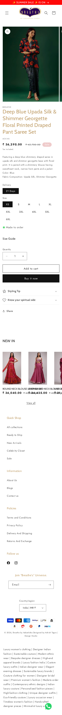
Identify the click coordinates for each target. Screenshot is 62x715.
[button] (7, 13)
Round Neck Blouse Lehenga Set (23, 388)
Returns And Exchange (19, 541)
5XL (47, 211)
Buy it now (31, 278)
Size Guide (9, 239)
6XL (8, 219)
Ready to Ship (14, 435)
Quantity (7, 249)
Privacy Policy (15, 525)
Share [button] (10, 311)
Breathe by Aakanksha (23, 632)
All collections (15, 427)
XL (50, 204)
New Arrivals (14, 443)
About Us (12, 480)
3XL (21, 211)
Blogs (10, 488)
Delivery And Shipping (19, 533)
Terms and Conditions (19, 517)
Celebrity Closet (16, 450)
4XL (34, 211)
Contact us (13, 496)
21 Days (10, 191)
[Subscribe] (50, 585)
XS (7, 204)
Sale (9, 458)
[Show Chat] (49, 706)
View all (31, 403)
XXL (8, 211)
